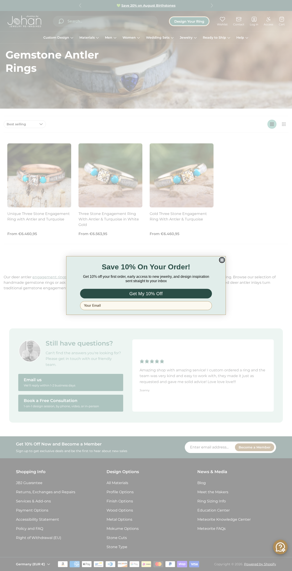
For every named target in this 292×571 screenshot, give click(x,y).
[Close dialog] (222, 260)
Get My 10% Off (146, 293)
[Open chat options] (280, 547)
